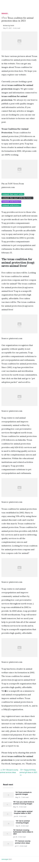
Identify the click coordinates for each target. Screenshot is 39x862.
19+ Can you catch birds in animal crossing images (23, 803)
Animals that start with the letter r (17, 198)
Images (5, 13)
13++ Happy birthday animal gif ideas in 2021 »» (28, 772)
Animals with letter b (11, 201)
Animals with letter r (11, 205)
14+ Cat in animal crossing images (23, 822)
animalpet (5, 859)
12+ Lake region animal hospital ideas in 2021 (23, 812)
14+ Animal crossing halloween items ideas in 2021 (23, 832)
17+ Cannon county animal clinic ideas (22, 842)
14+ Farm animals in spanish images (23, 793)
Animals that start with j (13, 194)
